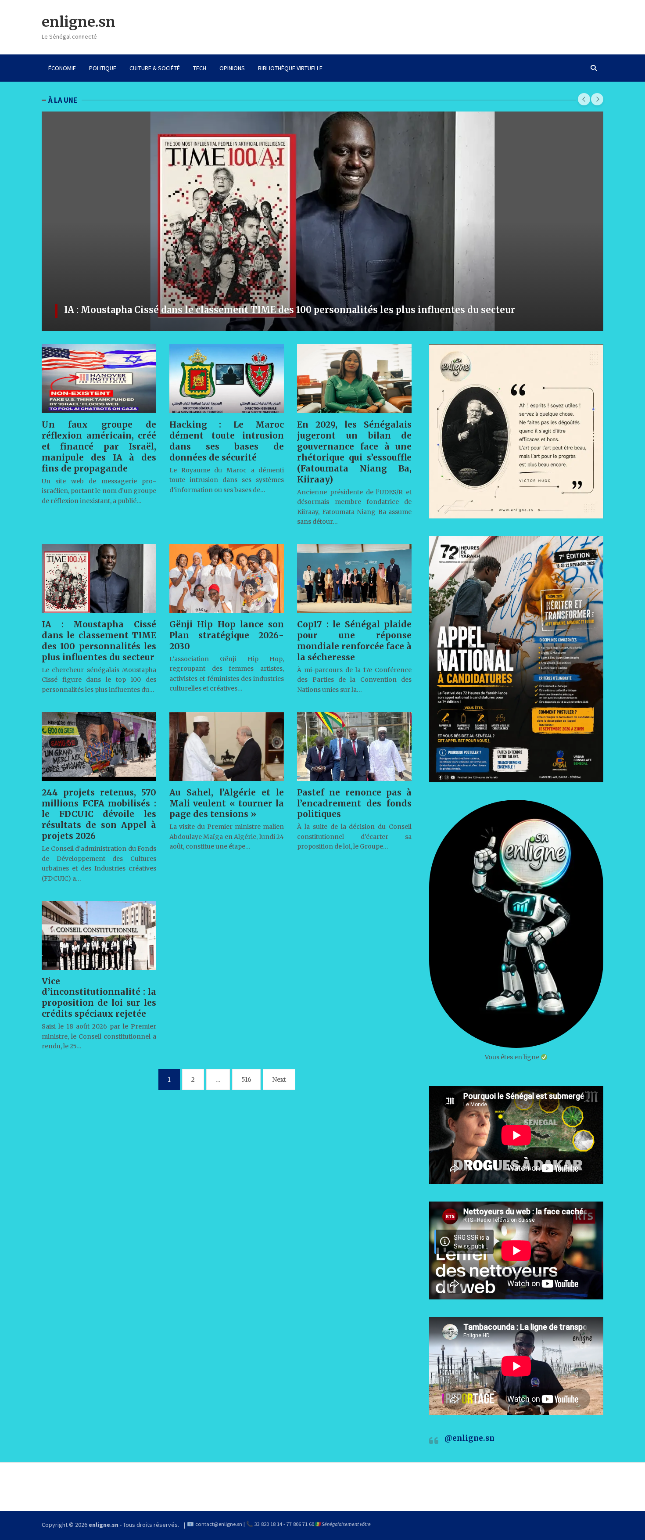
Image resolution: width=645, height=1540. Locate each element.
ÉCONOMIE (62, 68)
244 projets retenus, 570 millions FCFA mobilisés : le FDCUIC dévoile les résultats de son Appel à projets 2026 (99, 814)
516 (246, 1079)
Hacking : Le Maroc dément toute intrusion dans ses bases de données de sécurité (226, 441)
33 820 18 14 (268, 1524)
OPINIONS (232, 68)
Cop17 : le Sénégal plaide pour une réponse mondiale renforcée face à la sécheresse (354, 640)
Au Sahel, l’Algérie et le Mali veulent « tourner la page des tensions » (226, 803)
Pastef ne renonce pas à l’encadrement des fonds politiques (354, 803)
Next (279, 1079)
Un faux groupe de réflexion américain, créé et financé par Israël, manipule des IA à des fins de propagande (99, 446)
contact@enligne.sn (218, 1524)
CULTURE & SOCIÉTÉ (154, 68)
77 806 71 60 (300, 1524)
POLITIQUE (102, 68)
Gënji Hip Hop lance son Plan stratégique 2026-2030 (226, 635)
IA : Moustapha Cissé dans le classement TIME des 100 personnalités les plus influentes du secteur (289, 309)
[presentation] (584, 99)
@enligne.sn (469, 1438)
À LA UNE (62, 100)
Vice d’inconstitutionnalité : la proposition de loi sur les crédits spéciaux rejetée (99, 997)
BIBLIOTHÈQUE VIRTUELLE (290, 68)
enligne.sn (78, 22)
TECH (199, 68)
